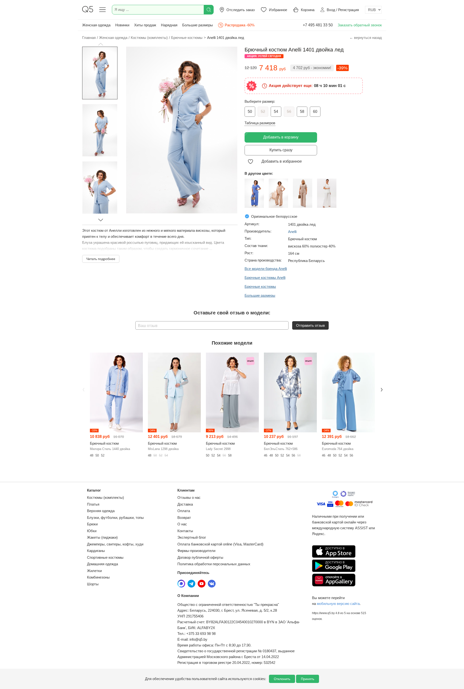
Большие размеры (197, 25)
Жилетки (94, 571)
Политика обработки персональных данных (213, 564)
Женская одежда (96, 25)
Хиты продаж (145, 25)
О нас (182, 524)
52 (263, 111)
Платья (93, 504)
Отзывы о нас (189, 497)
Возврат (184, 517)
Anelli (292, 232)
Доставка (185, 504)
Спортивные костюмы (105, 557)
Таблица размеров (260, 123)
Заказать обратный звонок (360, 25)
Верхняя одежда (101, 511)
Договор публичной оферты (200, 557)
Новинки (122, 25)
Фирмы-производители (196, 551)
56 (289, 111)
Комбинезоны (98, 577)
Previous (82, 389)
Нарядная (169, 25)
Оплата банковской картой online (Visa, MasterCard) (220, 544)
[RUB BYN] (373, 10)
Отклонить (282, 679)
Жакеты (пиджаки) (102, 537)
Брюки (92, 524)
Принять (307, 679)
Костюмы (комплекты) (105, 497)
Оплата (183, 511)
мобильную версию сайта (338, 604)
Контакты (185, 531)
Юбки (91, 531)
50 (250, 111)
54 (276, 111)
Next (381, 389)
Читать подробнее (100, 259)
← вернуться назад (365, 38)
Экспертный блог (191, 537)
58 (302, 111)
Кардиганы (96, 551)
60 (315, 111)
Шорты (93, 584)
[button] (100, 44)
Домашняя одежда (102, 564)
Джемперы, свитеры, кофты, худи (115, 544)
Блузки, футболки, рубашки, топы (115, 517)
